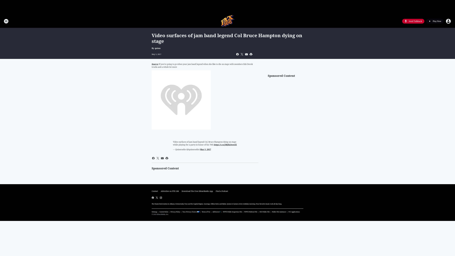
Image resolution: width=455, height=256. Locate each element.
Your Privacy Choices (189, 212)
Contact (155, 191)
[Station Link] (228, 21)
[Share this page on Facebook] (237, 54)
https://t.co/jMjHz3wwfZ (225, 144)
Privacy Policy (175, 212)
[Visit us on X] (156, 197)
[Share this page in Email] (246, 54)
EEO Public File (264, 212)
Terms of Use (206, 212)
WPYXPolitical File (250, 212)
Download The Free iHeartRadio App (197, 191)
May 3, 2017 (205, 149)
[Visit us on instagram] (160, 197)
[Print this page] (251, 54)
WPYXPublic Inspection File (232, 212)
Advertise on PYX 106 (170, 191)
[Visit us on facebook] (152, 197)
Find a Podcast (222, 191)
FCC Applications (294, 212)
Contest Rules (163, 212)
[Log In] (448, 21)
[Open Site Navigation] (6, 21)
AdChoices (215, 212)
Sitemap (154, 212)
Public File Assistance (279, 212)
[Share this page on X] (242, 54)
